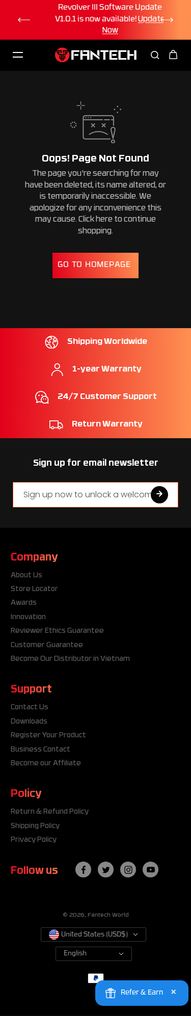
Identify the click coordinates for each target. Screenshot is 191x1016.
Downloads (29, 722)
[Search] (155, 55)
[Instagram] (128, 870)
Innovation (28, 617)
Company (34, 558)
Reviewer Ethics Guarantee (57, 631)
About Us (26, 575)
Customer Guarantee (47, 645)
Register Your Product (48, 735)
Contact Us (29, 707)
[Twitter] (106, 870)
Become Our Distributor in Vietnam (70, 659)
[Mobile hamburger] (18, 55)
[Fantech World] (96, 54)
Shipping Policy (35, 826)
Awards (24, 603)
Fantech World (108, 915)
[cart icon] (173, 55)
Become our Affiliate (46, 763)
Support (31, 690)
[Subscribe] (159, 494)
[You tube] (151, 870)
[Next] (167, 20)
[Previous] (23, 20)
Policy (26, 794)
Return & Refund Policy (50, 812)
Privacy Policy (34, 840)
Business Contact (40, 750)
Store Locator (34, 589)
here (104, 220)
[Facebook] (83, 870)
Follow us (34, 871)
